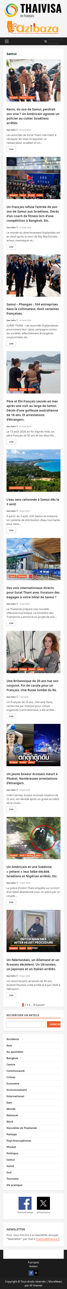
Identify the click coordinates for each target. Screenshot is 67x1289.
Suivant (40, 1005)
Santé (10, 1166)
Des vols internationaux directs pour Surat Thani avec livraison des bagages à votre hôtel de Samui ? (33, 559)
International (15, 1096)
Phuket (23, 97)
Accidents (13, 1039)
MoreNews (55, 1281)
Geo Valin (11, 130)
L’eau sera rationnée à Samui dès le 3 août (33, 470)
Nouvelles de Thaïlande (22, 1128)
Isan (9, 1102)
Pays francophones (19, 1140)
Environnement (16, 488)
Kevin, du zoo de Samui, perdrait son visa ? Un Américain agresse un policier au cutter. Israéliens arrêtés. (33, 80)
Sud (29, 948)
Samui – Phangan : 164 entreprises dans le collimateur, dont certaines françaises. (33, 275)
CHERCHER (55, 1024)
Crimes (11, 1077)
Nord (22, 855)
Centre (23, 195)
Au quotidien (15, 1052)
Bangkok (13, 97)
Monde (11, 1109)
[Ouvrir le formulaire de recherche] (46, 41)
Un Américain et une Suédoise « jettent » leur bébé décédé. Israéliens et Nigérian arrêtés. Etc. (33, 838)
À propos (33, 1262)
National (12, 1115)
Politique (12, 1153)
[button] (6, 41)
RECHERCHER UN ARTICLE (23, 1015)
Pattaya (23, 669)
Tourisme (22, 576)
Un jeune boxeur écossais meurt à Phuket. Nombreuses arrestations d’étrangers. (33, 745)
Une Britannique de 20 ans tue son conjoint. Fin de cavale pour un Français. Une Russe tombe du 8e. (33, 652)
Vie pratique (14, 1185)
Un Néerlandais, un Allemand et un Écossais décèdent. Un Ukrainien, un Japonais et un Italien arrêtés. (33, 931)
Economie (13, 1083)
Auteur (33, 1266)
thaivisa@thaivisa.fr (48, 1239)
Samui (31, 97)
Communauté (16, 1071)
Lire (12, 149)
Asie (9, 1045)
